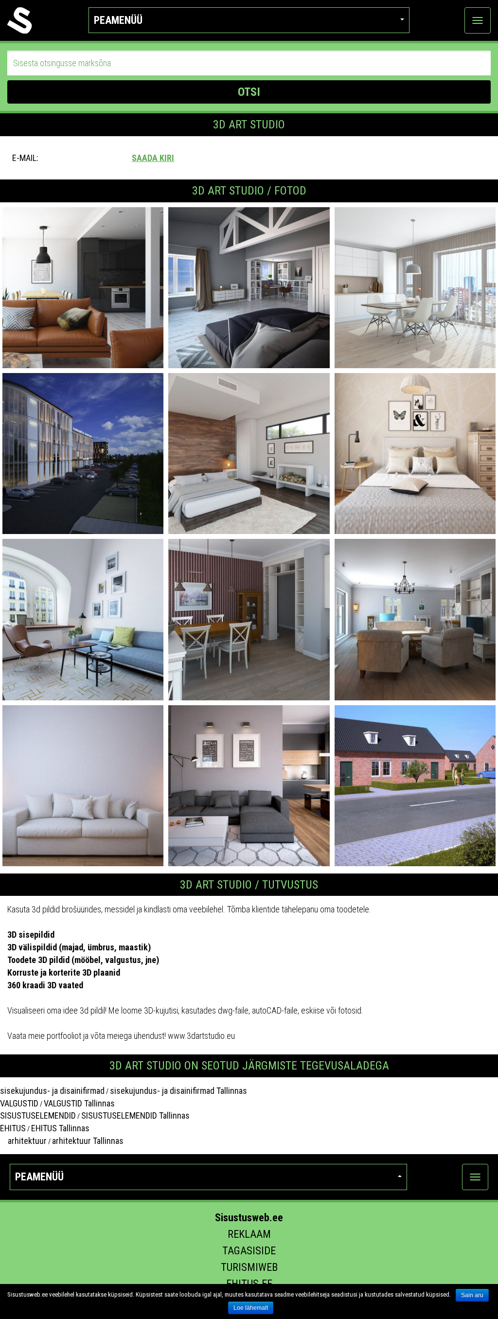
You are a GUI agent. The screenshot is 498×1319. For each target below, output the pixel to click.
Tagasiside (249, 1251)
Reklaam (249, 1234)
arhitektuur (23, 1141)
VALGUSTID (19, 1103)
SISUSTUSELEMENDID (38, 1115)
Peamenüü (118, 20)
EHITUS (13, 1128)
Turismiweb (249, 1267)
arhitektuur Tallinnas (88, 1141)
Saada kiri (153, 158)
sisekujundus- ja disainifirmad (52, 1091)
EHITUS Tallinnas (60, 1128)
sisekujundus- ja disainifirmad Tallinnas (178, 1091)
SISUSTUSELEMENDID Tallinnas (135, 1115)
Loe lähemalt (250, 1307)
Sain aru (472, 1295)
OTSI (249, 92)
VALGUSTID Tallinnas (79, 1103)
